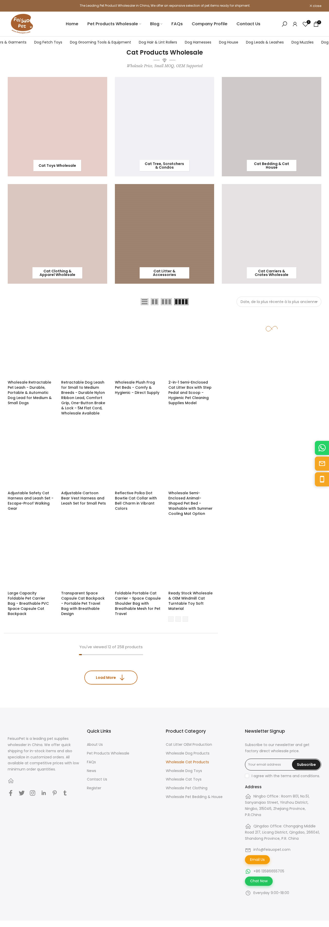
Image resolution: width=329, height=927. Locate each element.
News (91, 770)
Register (94, 788)
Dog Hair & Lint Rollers (158, 42)
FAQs (177, 24)
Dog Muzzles (302, 42)
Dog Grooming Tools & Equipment (100, 42)
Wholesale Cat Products (187, 762)
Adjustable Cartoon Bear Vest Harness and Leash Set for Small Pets (83, 498)
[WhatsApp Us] (322, 448)
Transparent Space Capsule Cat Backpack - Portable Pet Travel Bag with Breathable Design (83, 603)
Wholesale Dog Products (187, 753)
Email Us (257, 859)
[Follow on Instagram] (32, 793)
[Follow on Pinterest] (54, 793)
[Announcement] (164, 5)
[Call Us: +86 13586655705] (322, 479)
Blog (154, 24)
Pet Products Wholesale (112, 24)
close (14, 5)
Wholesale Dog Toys (184, 770)
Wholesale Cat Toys (184, 779)
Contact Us (248, 24)
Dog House (228, 42)
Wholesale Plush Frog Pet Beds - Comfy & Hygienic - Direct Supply (137, 387)
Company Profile (209, 24)
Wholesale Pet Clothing (186, 788)
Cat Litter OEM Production (189, 744)
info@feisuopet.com (271, 849)
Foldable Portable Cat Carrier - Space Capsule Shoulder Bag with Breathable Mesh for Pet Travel (138, 603)
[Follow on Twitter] (22, 793)
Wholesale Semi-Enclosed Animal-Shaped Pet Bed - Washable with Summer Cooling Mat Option (190, 503)
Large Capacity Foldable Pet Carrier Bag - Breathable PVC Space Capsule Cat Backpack (28, 603)
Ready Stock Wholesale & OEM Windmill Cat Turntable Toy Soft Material (190, 601)
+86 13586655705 (268, 871)
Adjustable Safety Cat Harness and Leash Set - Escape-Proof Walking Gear (30, 500)
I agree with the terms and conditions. (286, 775)
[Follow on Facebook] (11, 793)
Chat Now (259, 880)
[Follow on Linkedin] (43, 793)
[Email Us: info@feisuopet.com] (322, 463)
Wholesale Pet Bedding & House (194, 796)
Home (72, 24)
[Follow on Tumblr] (65, 793)
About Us (95, 744)
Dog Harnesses (198, 42)
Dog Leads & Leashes (265, 42)
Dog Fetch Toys (48, 42)
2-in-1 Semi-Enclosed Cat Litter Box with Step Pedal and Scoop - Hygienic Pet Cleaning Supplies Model (190, 392)
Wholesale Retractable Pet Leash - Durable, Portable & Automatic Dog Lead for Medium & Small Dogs (30, 392)
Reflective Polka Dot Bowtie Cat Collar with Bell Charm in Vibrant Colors (136, 500)
